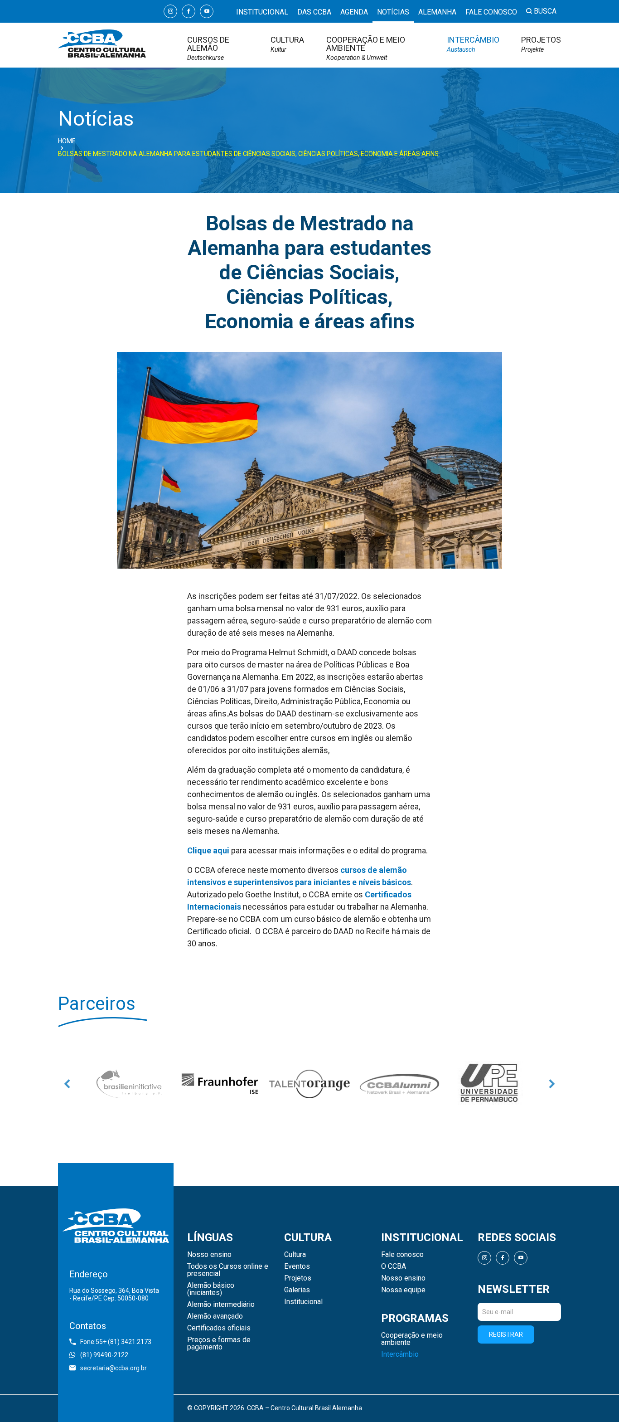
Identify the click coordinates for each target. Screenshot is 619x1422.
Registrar (506, 1334)
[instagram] (170, 11)
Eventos (297, 1266)
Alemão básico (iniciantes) (210, 1289)
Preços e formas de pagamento (219, 1343)
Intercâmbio (473, 44)
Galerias (297, 1290)
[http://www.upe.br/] (489, 1084)
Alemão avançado (215, 1316)
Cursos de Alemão (208, 48)
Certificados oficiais (219, 1328)
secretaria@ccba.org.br (113, 1368)
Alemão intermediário (221, 1304)
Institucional (262, 12)
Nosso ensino (209, 1254)
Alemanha (437, 12)
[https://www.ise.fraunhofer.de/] (220, 1084)
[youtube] (206, 11)
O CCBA (393, 1266)
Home (67, 141)
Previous (67, 1084)
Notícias (393, 12)
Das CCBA (314, 12)
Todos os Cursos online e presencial (227, 1270)
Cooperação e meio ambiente (365, 48)
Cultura (287, 44)
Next (552, 1084)
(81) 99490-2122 (104, 1355)
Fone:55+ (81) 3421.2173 (115, 1342)
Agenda (354, 12)
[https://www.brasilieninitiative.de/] (130, 1084)
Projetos (541, 44)
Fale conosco (491, 12)
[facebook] (188, 11)
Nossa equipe (403, 1290)
